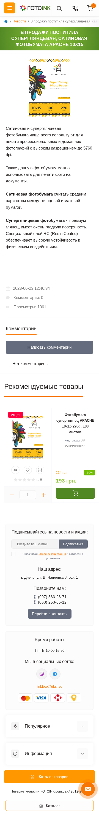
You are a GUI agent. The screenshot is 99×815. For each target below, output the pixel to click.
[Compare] (40, 470)
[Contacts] (75, 8)
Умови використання (52, 553)
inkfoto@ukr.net (49, 686)
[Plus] (43, 494)
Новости (19, 21)
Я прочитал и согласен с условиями (53, 556)
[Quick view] (15, 470)
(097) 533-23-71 (52, 597)
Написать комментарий (50, 347)
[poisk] (59, 8)
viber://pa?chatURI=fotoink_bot (41, 673)
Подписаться (73, 544)
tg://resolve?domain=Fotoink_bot (55, 673)
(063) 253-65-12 (52, 602)
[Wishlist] (28, 470)
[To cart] (75, 493)
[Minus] (12, 494)
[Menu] (9, 7)
